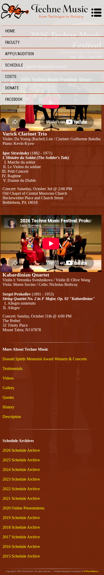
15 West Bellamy (91, 571)
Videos (8, 378)
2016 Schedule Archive (21, 546)
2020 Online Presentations (23, 508)
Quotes (8, 397)
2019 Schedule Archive (21, 517)
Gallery (8, 388)
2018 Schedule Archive (21, 527)
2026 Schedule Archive (21, 450)
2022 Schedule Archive (21, 489)
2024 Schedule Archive (21, 469)
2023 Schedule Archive (21, 479)
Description (12, 416)
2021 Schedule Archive (21, 498)
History (8, 407)
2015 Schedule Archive (21, 556)
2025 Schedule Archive (21, 460)
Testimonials (12, 368)
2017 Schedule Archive (21, 537)
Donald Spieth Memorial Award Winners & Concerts (45, 359)
